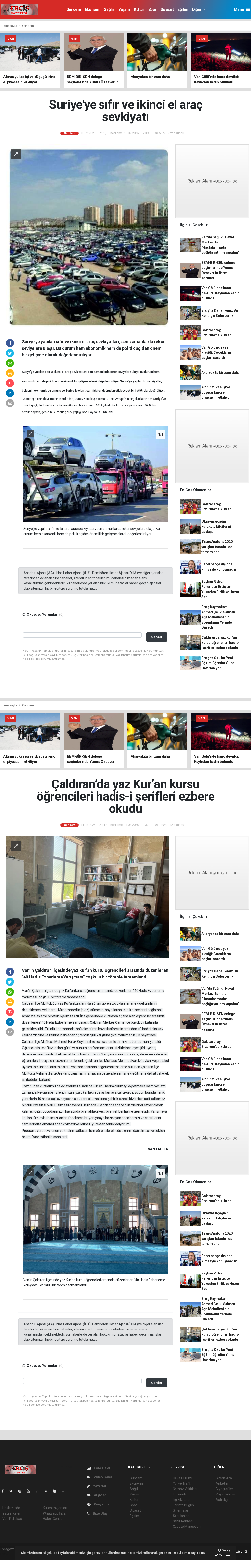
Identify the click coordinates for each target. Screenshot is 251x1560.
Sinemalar (180, 1510)
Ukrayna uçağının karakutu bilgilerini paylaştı (216, 526)
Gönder (156, 637)
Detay (225, 1550)
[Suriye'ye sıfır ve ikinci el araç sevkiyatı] (87, 237)
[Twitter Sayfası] (12, 1491)
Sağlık (109, 9)
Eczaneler (180, 1494)
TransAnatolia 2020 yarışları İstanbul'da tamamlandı (217, 547)
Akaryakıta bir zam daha (220, 372)
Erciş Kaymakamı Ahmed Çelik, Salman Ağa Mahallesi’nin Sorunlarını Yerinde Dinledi (218, 617)
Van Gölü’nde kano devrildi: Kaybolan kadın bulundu (220, 293)
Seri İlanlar (181, 1516)
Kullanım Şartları (55, 1508)
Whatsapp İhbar (55, 1513)
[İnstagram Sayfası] (21, 1491)
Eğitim (182, 9)
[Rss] (47, 1491)
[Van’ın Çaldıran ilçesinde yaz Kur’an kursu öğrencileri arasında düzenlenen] (95, 1219)
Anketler (222, 1483)
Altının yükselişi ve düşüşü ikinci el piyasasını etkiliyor (216, 392)
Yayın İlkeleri (11, 1513)
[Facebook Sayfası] (5, 1491)
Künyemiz (101, 1504)
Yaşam (124, 9)
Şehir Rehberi (183, 1521)
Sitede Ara (224, 1478)
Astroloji (222, 1500)
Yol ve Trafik (182, 1483)
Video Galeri (103, 1477)
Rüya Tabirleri (226, 1494)
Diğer (197, 9)
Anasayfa (11, 26)
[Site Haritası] (56, 1491)
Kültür (139, 9)
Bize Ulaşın (101, 1513)
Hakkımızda (11, 1508)
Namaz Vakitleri (185, 1489)
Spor (152, 9)
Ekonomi (92, 9)
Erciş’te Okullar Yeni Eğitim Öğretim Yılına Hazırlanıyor (217, 663)
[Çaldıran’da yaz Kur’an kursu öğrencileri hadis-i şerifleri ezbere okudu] (87, 897)
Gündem (73, 9)
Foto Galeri (102, 1468)
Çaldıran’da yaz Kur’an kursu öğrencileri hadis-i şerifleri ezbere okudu (220, 643)
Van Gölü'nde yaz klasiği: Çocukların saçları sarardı (216, 352)
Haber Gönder (53, 1519)
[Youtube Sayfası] (30, 1491)
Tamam (224, 1555)
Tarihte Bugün (183, 1505)
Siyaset (167, 9)
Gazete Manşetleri (187, 1526)
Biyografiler (224, 1489)
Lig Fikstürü (181, 1500)
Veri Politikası (12, 1519)
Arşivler (99, 1495)
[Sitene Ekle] (65, 1491)
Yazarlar (99, 1486)
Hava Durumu (183, 1478)
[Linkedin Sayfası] (39, 1491)
